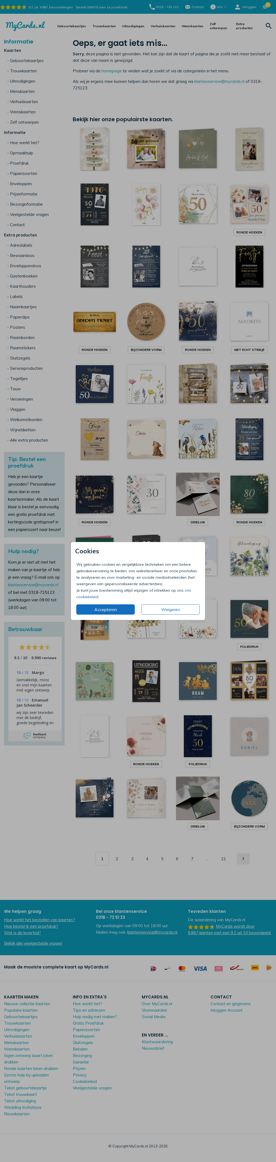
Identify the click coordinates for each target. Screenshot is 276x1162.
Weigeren (170, 609)
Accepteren (105, 609)
